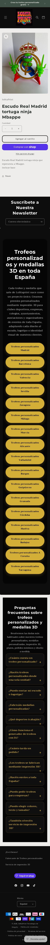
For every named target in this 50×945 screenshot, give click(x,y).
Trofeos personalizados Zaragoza (25, 403)
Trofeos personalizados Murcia (25, 431)
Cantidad (6, 123)
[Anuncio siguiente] (45, 4)
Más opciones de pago (25, 153)
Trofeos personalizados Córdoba (25, 513)
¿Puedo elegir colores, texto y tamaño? (23, 808)
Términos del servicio (36, 931)
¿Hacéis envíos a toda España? (22, 779)
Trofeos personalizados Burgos (25, 472)
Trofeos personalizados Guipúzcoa (25, 486)
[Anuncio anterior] (5, 4)
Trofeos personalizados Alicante (25, 444)
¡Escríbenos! (12, 852)
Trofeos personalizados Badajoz (25, 541)
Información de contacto (34, 935)
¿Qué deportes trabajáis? (25, 719)
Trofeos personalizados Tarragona (25, 568)
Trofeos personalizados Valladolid (25, 458)
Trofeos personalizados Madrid (25, 348)
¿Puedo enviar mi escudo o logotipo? (25, 692)
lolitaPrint (22, 923)
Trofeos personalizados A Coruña (25, 554)
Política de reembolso (29, 927)
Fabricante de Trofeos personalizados (24, 858)
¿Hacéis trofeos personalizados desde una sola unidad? (23, 676)
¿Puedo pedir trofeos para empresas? (22, 793)
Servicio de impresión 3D (18, 864)
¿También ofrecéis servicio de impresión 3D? (23, 824)
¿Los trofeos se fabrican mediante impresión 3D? (24, 764)
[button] (5, 17)
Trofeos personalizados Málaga (25, 417)
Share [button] (8, 176)
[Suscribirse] (41, 222)
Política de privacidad (16, 931)
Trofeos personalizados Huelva (25, 527)
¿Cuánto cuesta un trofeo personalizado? (23, 660)
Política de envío (15, 935)
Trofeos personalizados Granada (25, 499)
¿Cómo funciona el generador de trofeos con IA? (22, 734)
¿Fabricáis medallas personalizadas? (21, 707)
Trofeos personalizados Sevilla (25, 389)
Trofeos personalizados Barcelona (25, 362)
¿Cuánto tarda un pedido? (20, 750)
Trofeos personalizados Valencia (25, 376)
